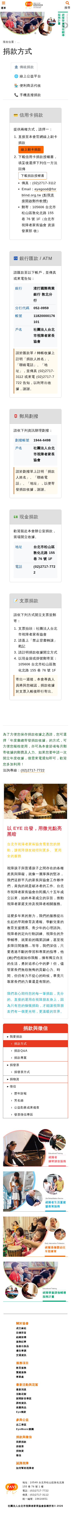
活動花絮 (21, 1394)
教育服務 (21, 1367)
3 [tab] (35, 33)
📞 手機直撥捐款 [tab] (27, 95)
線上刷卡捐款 (31, 149)
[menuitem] (22, 41)
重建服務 (21, 1372)
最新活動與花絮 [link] (27, 1384)
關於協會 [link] (22, 1323)
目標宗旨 (21, 1332)
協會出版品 (22, 1346)
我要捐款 (21, 1442)
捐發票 (20, 1446)
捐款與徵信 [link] (24, 1437)
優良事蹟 (21, 1350)
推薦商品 (21, 1407)
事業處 (20, 1376)
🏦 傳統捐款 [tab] (24, 67)
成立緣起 (21, 1328)
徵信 (18, 1455)
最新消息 (21, 1389)
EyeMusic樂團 (25, 1429)
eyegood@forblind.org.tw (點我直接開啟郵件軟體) (39, 195)
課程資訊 (21, 1403)
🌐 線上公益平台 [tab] (27, 76)
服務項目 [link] (22, 1363)
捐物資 (20, 1450)
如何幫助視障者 (25, 1468)
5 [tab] (47, 33)
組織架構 (21, 1337)
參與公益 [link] (22, 1419)
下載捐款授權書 (32, 175)
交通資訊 (21, 1355)
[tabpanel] (35, 25)
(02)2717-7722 (33, 770)
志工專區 (21, 1424)
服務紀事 (21, 1341)
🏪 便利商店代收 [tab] (27, 85)
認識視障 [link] (22, 1463)
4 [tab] (41, 33)
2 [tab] (30, 33)
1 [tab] (24, 33)
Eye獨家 (21, 1412)
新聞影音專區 (24, 1398)
